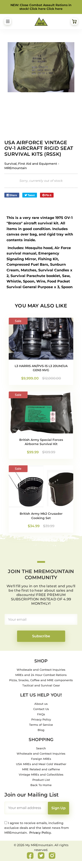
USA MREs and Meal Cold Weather (41, 764)
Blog (41, 730)
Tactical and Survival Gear (41, 685)
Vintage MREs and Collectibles (41, 774)
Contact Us (41, 709)
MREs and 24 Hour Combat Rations (41, 675)
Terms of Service (41, 724)
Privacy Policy (41, 719)
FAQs (41, 714)
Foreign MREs (41, 759)
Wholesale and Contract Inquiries (41, 669)
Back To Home (41, 785)
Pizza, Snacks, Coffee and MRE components (41, 680)
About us (41, 703)
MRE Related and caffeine (41, 769)
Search (41, 748)
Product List (41, 779)
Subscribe (41, 636)
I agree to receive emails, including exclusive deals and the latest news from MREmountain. (36, 828)
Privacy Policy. (40, 833)
